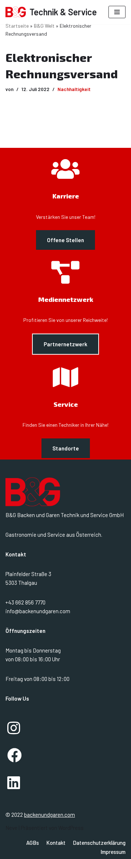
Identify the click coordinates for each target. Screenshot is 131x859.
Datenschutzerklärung (99, 842)
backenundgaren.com (49, 814)
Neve (11, 827)
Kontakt (56, 842)
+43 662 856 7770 (25, 602)
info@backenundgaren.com (37, 611)
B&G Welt (44, 26)
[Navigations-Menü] (117, 12)
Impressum (113, 851)
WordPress (71, 827)
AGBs (32, 842)
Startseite (17, 26)
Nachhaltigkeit (74, 89)
